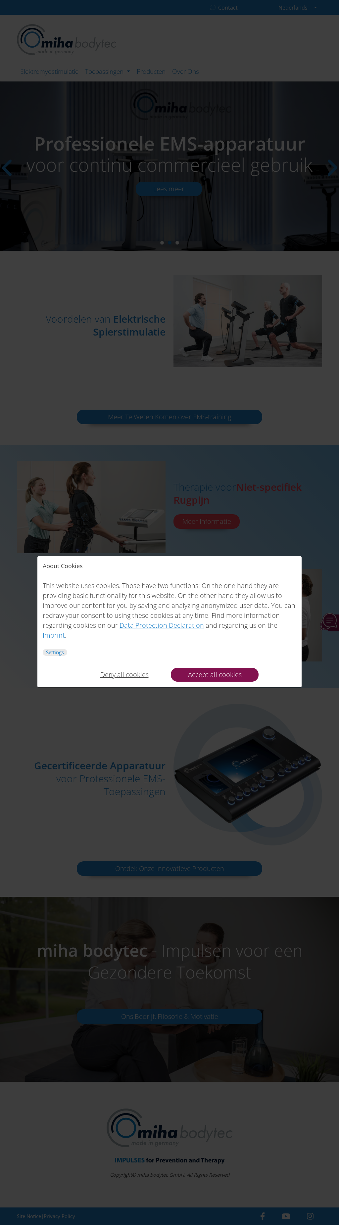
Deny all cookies (124, 674)
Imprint (54, 635)
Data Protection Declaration (162, 625)
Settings (55, 652)
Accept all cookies (215, 674)
